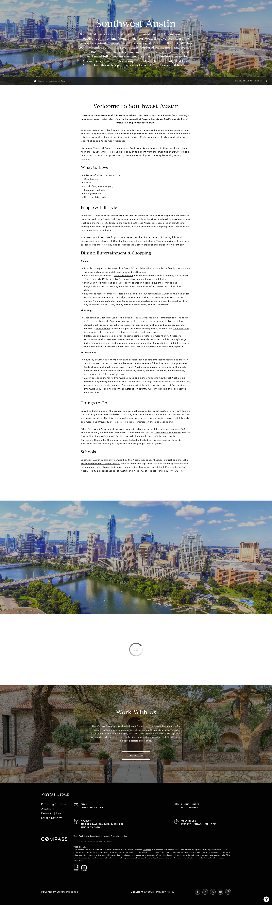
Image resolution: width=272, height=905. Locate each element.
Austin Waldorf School (151, 467)
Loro (87, 268)
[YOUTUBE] (220, 892)
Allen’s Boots (103, 328)
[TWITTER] (213, 892)
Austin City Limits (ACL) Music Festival (102, 436)
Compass (147, 850)
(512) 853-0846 (189, 807)
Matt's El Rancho (123, 275)
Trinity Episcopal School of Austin (108, 470)
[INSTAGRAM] (205, 892)
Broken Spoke (142, 282)
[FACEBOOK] (197, 892)
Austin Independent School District (152, 460)
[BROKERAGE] (228, 892)
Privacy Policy (165, 891)
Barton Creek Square (96, 335)
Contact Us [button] (136, 755)
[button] (251, 81)
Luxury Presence (67, 891)
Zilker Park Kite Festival (167, 432)
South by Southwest (95, 359)
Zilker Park (87, 429)
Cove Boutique (181, 328)
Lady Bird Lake (89, 411)
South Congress (143, 317)
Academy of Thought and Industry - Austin (158, 470)
